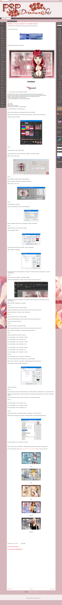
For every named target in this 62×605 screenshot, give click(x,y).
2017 (59, 101)
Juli (59, 91)
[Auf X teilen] (23, 543)
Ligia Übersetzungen (3, 59)
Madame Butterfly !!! (60, 85)
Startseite (31, 588)
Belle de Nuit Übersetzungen (3, 55)
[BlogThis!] (22, 543)
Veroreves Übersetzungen (3, 72)
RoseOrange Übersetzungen (3, 106)
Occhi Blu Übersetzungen (3, 98)
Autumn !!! (60, 82)
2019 (59, 38)
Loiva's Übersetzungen (3, 47)
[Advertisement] (31, 580)
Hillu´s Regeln (59, 128)
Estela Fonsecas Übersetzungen (3, 38)
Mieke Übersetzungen (3, 78)
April (59, 95)
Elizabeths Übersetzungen (3, 42)
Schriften (58, 163)
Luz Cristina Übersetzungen (3, 40)
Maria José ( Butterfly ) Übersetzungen (3, 92)
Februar (60, 97)
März (59, 96)
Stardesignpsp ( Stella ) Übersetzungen (3, 69)
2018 (59, 100)
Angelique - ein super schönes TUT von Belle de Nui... (60, 64)
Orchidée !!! (60, 71)
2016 (59, 102)
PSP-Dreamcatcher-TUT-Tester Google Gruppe (28, 448)
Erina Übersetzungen (3, 35)
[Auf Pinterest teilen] (24, 543)
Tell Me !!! (60, 70)
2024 (59, 32)
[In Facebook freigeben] (23, 543)
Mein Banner (59, 133)
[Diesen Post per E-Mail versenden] (21, 543)
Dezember (60, 39)
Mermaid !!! (60, 67)
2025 (59, 31)
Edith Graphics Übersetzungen (3, 62)
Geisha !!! (60, 88)
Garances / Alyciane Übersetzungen (3, 64)
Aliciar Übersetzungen (3, 53)
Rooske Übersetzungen (3, 67)
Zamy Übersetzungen (3, 100)
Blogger (39, 598)
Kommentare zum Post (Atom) (33, 591)
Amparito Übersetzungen (3, 76)
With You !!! (60, 72)
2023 (59, 33)
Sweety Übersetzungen (3, 74)
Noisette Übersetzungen (3, 90)
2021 (59, 36)
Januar (60, 98)
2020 (59, 37)
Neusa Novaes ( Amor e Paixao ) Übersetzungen (3, 50)
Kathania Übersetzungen (3, 81)
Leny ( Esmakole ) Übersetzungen (3, 87)
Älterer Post (52, 588)
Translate (18, 18)
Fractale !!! (60, 44)
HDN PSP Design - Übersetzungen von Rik (3, 103)
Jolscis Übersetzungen (3, 33)
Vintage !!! (60, 81)
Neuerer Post (10, 588)
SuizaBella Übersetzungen (3, 57)
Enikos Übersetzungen (3, 45)
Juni (59, 92)
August (60, 90)
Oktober (60, 42)
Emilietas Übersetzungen (3, 31)
